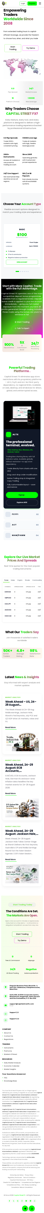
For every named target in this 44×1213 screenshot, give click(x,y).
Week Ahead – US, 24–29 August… (20, 703)
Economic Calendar (11, 1066)
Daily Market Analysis (12, 1063)
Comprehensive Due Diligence (31, 1182)
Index (13, 580)
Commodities (37, 580)
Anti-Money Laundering (29, 1185)
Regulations (8, 1039)
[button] (32, 1208)
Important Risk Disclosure (18, 1180)
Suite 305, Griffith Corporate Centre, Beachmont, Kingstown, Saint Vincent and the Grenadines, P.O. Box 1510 (25, 996)
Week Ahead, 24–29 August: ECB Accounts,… (19, 768)
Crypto (19, 580)
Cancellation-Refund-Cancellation (22, 1187)
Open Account (22, 262)
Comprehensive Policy (13, 1185)
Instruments (8, 1048)
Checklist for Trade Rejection (11, 1182)
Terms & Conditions (29, 1177)
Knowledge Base (10, 1081)
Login (23, 3)
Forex (6, 580)
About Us (7, 1033)
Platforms (8, 1051)
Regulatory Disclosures (15, 1177)
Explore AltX (22, 502)
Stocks (27, 580)
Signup (22, 495)
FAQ (5, 1078)
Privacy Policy (29, 1175)
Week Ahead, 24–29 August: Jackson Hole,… (21, 832)
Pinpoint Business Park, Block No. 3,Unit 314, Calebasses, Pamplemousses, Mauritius (25, 987)
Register (32, 3)
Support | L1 (14, 1012)
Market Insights (10, 1069)
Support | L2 (14, 1019)
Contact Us (8, 1036)
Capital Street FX (20, 1195)
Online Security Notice (16, 1175)
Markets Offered (10, 1054)
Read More (10, 727)
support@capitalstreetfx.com (22, 1004)
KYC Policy (30, 1180)
